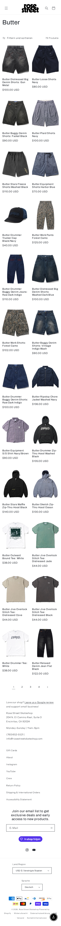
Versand (20, 918)
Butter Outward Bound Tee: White (13, 557)
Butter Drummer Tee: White (15, 664)
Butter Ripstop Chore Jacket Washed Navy (45, 398)
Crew (9, 778)
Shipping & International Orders (23, 792)
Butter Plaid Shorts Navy (43, 134)
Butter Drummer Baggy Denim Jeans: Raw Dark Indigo (15, 292)
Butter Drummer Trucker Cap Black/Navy (12, 238)
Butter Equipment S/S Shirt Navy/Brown (15, 452)
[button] (6, 8)
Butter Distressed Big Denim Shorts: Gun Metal (15, 82)
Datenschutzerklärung (40, 913)
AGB (55, 913)
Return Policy (13, 785)
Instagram (11, 764)
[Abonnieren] (51, 828)
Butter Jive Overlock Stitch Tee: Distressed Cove (14, 612)
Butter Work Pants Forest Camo (43, 236)
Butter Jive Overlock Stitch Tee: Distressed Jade (44, 558)
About (9, 757)
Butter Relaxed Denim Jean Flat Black (42, 666)
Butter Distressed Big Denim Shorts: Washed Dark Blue (45, 292)
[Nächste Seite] (47, 687)
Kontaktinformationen (37, 918)
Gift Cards (11, 750)
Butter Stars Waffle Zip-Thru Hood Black (14, 506)
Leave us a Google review (39, 702)
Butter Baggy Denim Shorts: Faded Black (14, 134)
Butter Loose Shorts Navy (44, 81)
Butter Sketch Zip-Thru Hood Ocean (43, 506)
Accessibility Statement (19, 799)
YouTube (10, 771)
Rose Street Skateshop (29, 909)
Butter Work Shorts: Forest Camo (14, 344)
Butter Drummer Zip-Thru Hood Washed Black (44, 453)
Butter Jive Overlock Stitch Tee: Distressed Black (44, 612)
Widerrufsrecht (21, 913)
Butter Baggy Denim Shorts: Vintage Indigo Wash (44, 345)
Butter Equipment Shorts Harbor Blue (43, 185)
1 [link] (13, 686)
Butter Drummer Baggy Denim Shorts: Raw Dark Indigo (15, 399)
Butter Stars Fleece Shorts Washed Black (15, 185)
